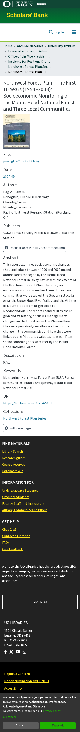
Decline (20, 725)
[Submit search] (51, 32)
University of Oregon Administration (29, 51)
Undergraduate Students (20, 490)
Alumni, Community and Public (24, 510)
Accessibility (13, 688)
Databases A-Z (12, 471)
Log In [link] (59, 32)
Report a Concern (17, 673)
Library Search (12, 451)
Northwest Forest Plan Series (29, 66)
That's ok (58, 725)
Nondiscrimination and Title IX (26, 681)
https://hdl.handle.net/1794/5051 (27, 403)
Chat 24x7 (9, 529)
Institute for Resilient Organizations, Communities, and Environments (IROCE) (29, 61)
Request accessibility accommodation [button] (37, 248)
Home (7, 46)
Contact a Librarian (16, 536)
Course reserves (13, 464)
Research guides (14, 458)
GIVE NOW (40, 602)
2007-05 (9, 176)
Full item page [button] (20, 428)
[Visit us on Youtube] (18, 652)
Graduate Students (15, 497)
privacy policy (52, 711)
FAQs (5, 542)
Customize (10, 717)
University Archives (62, 46)
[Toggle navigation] (74, 32)
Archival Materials (30, 46)
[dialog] (40, 712)
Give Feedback (12, 549)
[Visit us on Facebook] (5, 652)
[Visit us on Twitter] (11, 652)
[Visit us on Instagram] (24, 652)
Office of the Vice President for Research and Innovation (29, 56)
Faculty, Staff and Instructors (23, 503)
